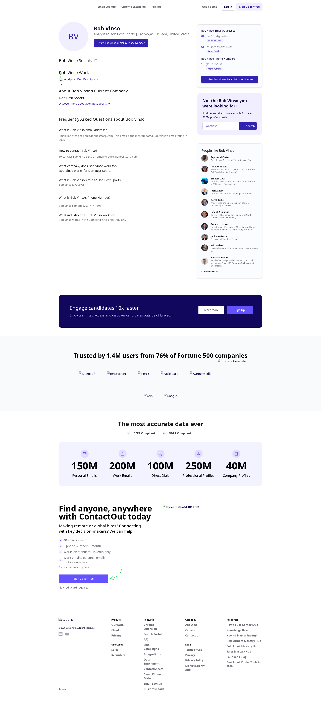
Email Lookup (106, 7)
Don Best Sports (87, 79)
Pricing (156, 7)
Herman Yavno (219, 257)
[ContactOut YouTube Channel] (67, 659)
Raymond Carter (220, 157)
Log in (228, 7)
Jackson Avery (219, 236)
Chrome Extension (133, 7)
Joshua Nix (217, 190)
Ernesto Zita (218, 178)
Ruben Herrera (219, 224)
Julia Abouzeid (219, 166)
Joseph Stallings (220, 212)
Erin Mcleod (217, 245)
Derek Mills (217, 200)
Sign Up (240, 310)
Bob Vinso (107, 28)
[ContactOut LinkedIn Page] (61, 659)
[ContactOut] (75, 7)
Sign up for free (249, 7)
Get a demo (209, 7)
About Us (191, 625)
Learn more (211, 310)
